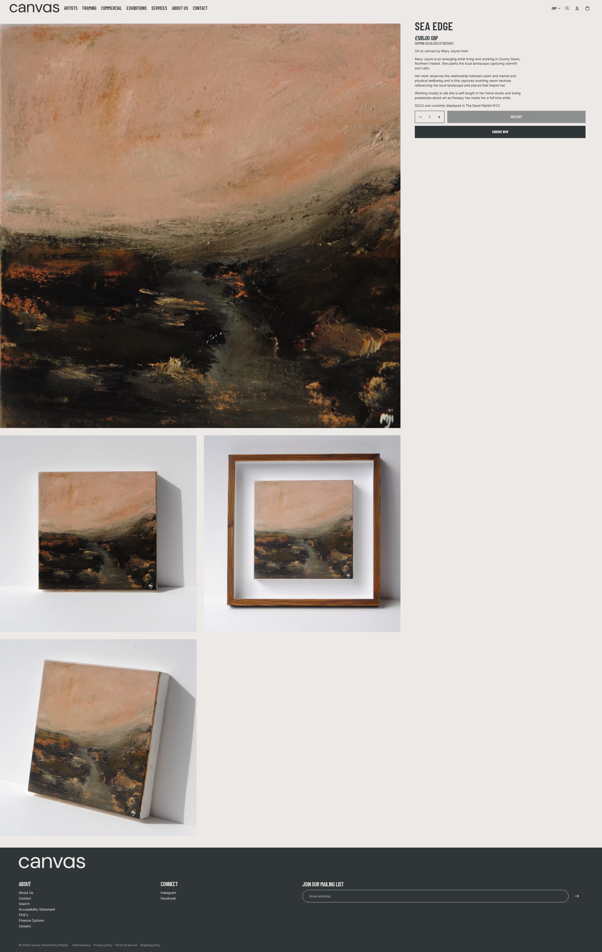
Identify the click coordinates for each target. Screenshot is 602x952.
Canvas (35, 945)
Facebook (168, 898)
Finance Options (31, 920)
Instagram (168, 893)
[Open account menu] (577, 8)
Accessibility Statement (37, 909)
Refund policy (82, 945)
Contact (25, 898)
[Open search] (567, 8)
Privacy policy (102, 945)
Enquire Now (500, 132)
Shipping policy (150, 945)
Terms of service (126, 945)
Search (24, 904)
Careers (25, 926)
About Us (26, 893)
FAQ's (23, 915)
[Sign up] (576, 896)
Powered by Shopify (54, 945)
